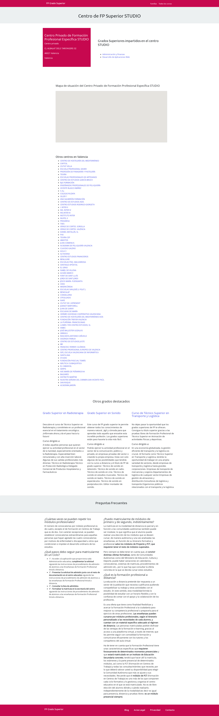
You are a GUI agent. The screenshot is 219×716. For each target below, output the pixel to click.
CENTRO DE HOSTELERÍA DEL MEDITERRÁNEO (79, 160)
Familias (153, 3)
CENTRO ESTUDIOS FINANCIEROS (74, 256)
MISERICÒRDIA (66, 286)
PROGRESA (65, 221)
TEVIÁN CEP (65, 237)
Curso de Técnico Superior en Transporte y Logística (150, 414)
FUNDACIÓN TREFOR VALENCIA (73, 319)
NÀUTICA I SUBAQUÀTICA (71, 363)
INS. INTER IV (65, 210)
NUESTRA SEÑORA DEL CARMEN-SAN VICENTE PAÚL (82, 380)
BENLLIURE (65, 259)
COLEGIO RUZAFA (67, 193)
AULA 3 (63, 251)
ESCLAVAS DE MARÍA (69, 311)
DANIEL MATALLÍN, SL (69, 232)
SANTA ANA (65, 355)
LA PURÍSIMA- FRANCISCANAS (72, 322)
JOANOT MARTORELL (69, 306)
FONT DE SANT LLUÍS (69, 275)
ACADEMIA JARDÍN (68, 385)
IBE (61, 344)
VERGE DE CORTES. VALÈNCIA (72, 229)
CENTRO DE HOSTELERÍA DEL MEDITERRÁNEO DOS (81, 317)
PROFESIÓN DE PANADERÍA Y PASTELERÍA (77, 171)
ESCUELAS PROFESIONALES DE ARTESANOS (78, 177)
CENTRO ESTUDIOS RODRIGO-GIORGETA (77, 204)
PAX (62, 234)
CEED (62, 284)
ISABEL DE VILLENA (68, 270)
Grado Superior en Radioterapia (63, 413)
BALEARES (64, 374)
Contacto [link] (170, 709)
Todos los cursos (165, 3)
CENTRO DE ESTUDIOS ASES (72, 202)
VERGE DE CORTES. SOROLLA (72, 226)
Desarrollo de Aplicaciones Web (116, 57)
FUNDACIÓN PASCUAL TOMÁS (73, 360)
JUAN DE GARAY (67, 308)
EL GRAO (64, 267)
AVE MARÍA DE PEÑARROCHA (72, 371)
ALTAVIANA (65, 254)
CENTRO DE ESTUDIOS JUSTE (72, 341)
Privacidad (155, 709)
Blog (126, 709)
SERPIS (63, 369)
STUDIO (63, 358)
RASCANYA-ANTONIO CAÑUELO (73, 336)
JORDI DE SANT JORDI (69, 278)
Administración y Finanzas (113, 54)
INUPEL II (64, 218)
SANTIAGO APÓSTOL (69, 265)
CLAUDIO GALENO (68, 248)
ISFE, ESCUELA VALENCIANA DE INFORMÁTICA (79, 352)
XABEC (63, 328)
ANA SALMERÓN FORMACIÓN (72, 199)
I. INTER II (64, 207)
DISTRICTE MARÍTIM (68, 377)
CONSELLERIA (66, 295)
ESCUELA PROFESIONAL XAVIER (73, 169)
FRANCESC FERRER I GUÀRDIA (72, 347)
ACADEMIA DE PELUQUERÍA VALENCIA (76, 245)
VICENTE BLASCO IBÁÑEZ (70, 188)
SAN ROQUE (65, 382)
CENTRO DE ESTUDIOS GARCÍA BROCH (76, 180)
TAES (62, 223)
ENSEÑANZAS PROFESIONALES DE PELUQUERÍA (80, 185)
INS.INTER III (65, 213)
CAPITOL (63, 163)
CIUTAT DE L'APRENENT (70, 303)
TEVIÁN (63, 174)
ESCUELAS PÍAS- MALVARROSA (73, 262)
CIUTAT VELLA (66, 166)
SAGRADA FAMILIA (68, 338)
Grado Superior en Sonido (104, 413)
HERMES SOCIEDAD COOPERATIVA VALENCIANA (80, 314)
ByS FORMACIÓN (67, 182)
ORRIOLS (64, 333)
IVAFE (62, 300)
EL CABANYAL (66, 366)
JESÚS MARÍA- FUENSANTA (71, 281)
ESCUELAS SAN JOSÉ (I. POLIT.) (73, 289)
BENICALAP (65, 292)
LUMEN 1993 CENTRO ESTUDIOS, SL (75, 325)
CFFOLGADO (65, 297)
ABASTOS (64, 240)
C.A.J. (62, 191)
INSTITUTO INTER (67, 215)
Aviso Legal (139, 709)
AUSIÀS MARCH (66, 273)
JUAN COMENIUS (67, 243)
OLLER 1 (63, 196)
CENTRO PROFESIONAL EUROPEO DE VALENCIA (80, 349)
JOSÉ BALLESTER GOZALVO (71, 330)
